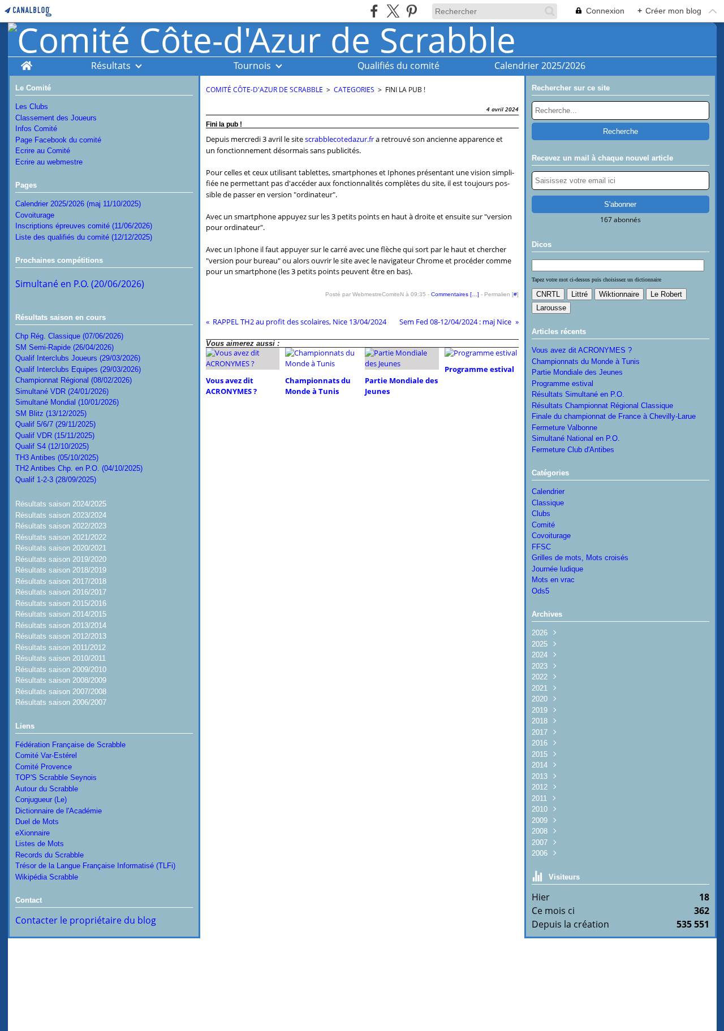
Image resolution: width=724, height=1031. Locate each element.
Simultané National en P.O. (576, 438)
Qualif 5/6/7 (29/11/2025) (55, 424)
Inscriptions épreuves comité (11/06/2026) (83, 226)
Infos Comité (36, 128)
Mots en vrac (553, 579)
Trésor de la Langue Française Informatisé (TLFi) (95, 865)
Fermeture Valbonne (564, 427)
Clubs (541, 513)
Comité (543, 525)
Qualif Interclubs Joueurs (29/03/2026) (77, 358)
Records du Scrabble (49, 855)
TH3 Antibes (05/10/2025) (56, 457)
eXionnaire (32, 833)
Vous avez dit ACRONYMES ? (582, 350)
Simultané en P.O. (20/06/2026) (79, 284)
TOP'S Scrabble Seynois (56, 777)
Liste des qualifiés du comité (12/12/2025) (83, 237)
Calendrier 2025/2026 (539, 65)
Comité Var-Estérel (46, 755)
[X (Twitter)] (393, 11)
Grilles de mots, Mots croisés (580, 557)
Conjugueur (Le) (41, 799)
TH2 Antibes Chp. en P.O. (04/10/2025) (79, 468)
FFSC (541, 547)
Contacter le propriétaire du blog (85, 920)
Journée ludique (557, 569)
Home (26, 62)
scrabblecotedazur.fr (339, 139)
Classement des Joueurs (56, 118)
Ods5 (540, 591)
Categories (354, 89)
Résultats (111, 65)
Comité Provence (43, 767)
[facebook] (374, 11)
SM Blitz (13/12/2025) (51, 413)
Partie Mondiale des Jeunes (577, 372)
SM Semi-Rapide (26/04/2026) (64, 347)
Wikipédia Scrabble (46, 877)
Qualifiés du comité (398, 65)
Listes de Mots (39, 843)
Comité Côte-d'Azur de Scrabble (264, 89)
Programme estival (562, 383)
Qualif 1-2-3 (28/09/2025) (55, 479)
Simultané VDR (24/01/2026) (62, 391)
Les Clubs (31, 106)
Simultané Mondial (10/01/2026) (67, 402)
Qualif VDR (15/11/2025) (54, 435)
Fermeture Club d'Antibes (573, 449)
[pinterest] (411, 11)
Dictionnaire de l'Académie (58, 811)
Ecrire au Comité (42, 150)
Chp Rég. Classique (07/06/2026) (69, 336)
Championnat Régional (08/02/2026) (73, 380)
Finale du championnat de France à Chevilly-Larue (614, 416)
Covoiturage (34, 215)
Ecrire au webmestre (49, 162)
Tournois (252, 65)
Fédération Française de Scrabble (70, 744)
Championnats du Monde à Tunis (586, 361)
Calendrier (548, 491)
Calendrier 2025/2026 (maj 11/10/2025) (78, 204)
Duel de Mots (37, 821)
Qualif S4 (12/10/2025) (52, 446)
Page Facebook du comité (58, 140)
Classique (548, 503)
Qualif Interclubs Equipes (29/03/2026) (78, 369)
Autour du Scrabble (46, 789)
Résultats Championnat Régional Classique (602, 405)
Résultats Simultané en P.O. (578, 394)
